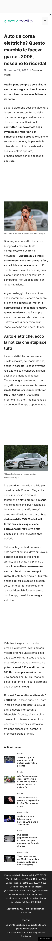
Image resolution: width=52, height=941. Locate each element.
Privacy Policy (37, 932)
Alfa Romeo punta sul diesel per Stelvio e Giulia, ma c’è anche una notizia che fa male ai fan (27, 782)
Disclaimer (26, 936)
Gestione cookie (45, 939)
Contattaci (26, 912)
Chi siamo (11, 932)
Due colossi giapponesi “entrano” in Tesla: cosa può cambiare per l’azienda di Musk (28, 840)
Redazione (23, 932)
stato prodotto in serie (33, 499)
